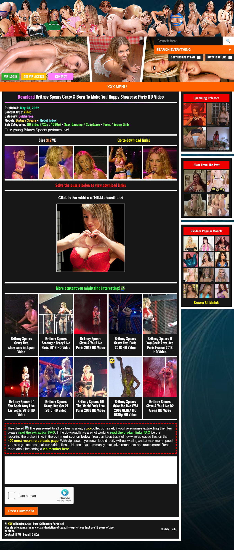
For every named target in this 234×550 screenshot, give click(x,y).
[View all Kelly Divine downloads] (222, 291)
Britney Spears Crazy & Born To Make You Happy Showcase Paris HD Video (100, 96)
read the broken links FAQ (130, 432)
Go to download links (133, 140)
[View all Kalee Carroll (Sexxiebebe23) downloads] (206, 291)
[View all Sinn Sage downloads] (190, 291)
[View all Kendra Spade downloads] (206, 259)
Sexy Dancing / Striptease (82, 124)
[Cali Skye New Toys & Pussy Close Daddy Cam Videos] (195, 205)
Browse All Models (206, 302)
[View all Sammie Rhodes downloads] (190, 275)
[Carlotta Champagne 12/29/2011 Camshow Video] (195, 181)
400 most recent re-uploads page (33, 441)
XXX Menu (117, 87)
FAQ (18, 534)
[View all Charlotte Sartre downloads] (206, 243)
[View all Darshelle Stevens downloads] (222, 243)
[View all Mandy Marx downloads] (222, 275)
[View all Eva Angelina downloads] (222, 259)
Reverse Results (217, 57)
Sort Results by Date (183, 57)
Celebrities (26, 115)
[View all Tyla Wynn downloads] (206, 275)
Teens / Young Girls (116, 124)
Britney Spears (26, 120)
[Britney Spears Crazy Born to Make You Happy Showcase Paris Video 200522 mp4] (21, 163)
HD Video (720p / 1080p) (44, 124)
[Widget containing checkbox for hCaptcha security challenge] (39, 495)
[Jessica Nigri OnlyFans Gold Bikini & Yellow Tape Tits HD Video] (218, 181)
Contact (9, 534)
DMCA (35, 534)
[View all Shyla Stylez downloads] (190, 243)
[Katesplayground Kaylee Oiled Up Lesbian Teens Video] (218, 205)
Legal (26, 534)
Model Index (48, 120)
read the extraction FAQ (36, 432)
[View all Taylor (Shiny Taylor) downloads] (190, 259)
